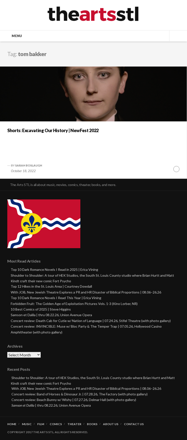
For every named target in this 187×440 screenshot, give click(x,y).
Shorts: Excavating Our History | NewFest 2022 (53, 130)
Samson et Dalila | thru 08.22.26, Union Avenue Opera (51, 315)
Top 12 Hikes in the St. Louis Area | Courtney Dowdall (51, 286)
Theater (74, 424)
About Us (110, 424)
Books (92, 424)
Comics (56, 424)
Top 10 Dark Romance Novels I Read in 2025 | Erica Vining (54, 269)
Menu (17, 36)
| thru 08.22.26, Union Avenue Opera (51, 405)
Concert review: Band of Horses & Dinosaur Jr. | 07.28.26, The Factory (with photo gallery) (79, 394)
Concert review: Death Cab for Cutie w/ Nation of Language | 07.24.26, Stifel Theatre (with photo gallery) (91, 321)
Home (11, 424)
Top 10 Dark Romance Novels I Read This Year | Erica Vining (56, 298)
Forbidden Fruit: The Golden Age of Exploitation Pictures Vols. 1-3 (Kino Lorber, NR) (74, 304)
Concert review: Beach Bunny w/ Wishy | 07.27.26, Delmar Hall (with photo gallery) (73, 400)
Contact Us (134, 424)
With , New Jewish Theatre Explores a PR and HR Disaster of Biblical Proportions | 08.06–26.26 (86, 388)
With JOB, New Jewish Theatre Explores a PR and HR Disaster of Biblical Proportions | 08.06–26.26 (86, 292)
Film (40, 424)
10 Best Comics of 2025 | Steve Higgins (41, 309)
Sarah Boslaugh (28, 165)
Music (27, 424)
